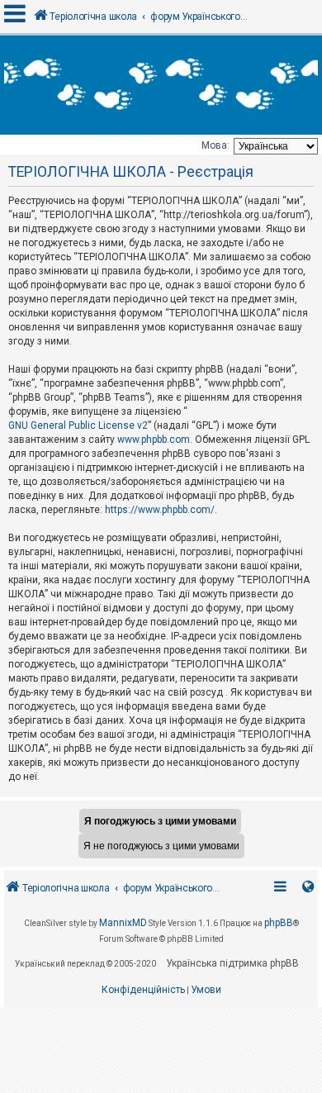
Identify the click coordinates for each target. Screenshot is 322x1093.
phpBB (278, 923)
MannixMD (123, 923)
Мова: (215, 145)
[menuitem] (143, 990)
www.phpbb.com (153, 439)
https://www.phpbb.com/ (160, 510)
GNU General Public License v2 (78, 425)
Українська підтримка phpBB (232, 963)
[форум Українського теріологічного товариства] (161, 85)
